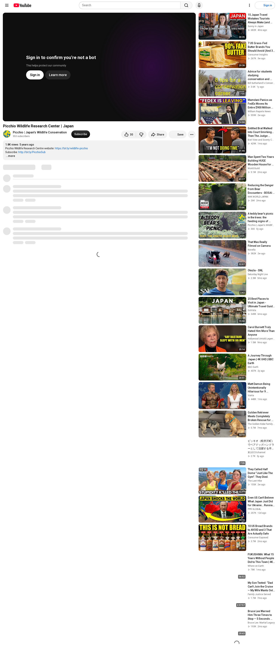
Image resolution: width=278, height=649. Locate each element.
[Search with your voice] (199, 5)
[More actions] (192, 134)
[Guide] (7, 5)
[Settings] (249, 5)
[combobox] (130, 5)
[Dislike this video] (141, 134)
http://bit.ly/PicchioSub (32, 152)
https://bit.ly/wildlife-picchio (71, 148)
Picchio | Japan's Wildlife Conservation (40, 132)
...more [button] (10, 155)
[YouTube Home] (22, 5)
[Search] (186, 5)
